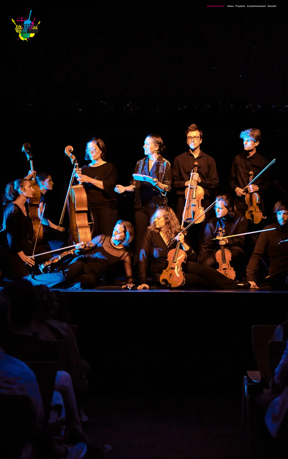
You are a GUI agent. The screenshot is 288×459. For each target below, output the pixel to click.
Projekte (240, 6)
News (230, 6)
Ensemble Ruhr (215, 6)
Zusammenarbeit (256, 6)
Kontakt (272, 6)
